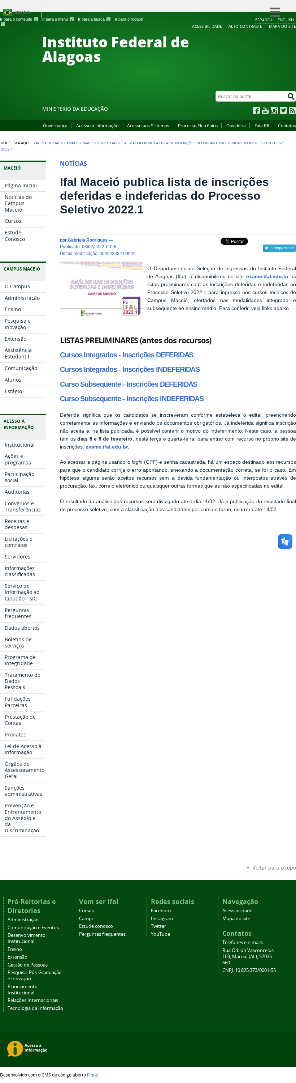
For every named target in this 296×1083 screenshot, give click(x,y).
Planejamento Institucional (23, 990)
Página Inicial (47, 142)
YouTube (265, 110)
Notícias (109, 142)
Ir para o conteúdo (18, 19)
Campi (86, 919)
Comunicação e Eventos (33, 928)
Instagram (274, 110)
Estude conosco (96, 926)
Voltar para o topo (274, 867)
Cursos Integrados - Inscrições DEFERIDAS (126, 355)
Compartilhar (282, 247)
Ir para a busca (93, 19)
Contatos (287, 125)
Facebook (256, 110)
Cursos (86, 911)
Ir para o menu (57, 19)
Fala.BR (261, 125)
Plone (92, 1075)
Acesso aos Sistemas (148, 125)
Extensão (17, 957)
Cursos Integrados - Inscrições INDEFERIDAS (130, 369)
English (286, 19)
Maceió (89, 142)
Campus (71, 142)
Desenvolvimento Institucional (26, 938)
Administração (23, 920)
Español (264, 19)
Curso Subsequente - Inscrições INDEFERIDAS (132, 399)
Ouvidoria (236, 125)
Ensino (15, 949)
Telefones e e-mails (242, 942)
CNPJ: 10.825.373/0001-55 (249, 970)
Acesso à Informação (97, 125)
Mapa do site (236, 919)
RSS (292, 110)
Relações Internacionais (33, 1000)
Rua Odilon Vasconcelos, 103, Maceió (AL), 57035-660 (248, 956)
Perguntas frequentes (102, 934)
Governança (55, 125)
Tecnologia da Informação (35, 1008)
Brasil (22, 12)
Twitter (283, 110)
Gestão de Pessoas (28, 965)
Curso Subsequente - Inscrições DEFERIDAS (128, 384)
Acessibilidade (237, 911)
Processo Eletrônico (198, 125)
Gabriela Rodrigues (88, 240)
